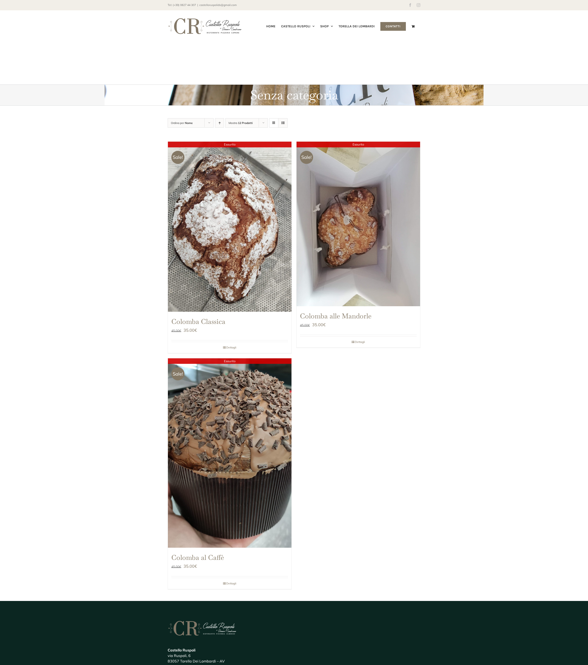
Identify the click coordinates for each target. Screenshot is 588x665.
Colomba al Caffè (197, 557)
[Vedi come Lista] (282, 122)
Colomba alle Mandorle (335, 315)
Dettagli (231, 347)
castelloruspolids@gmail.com (218, 5)
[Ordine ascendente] (219, 123)
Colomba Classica (198, 321)
